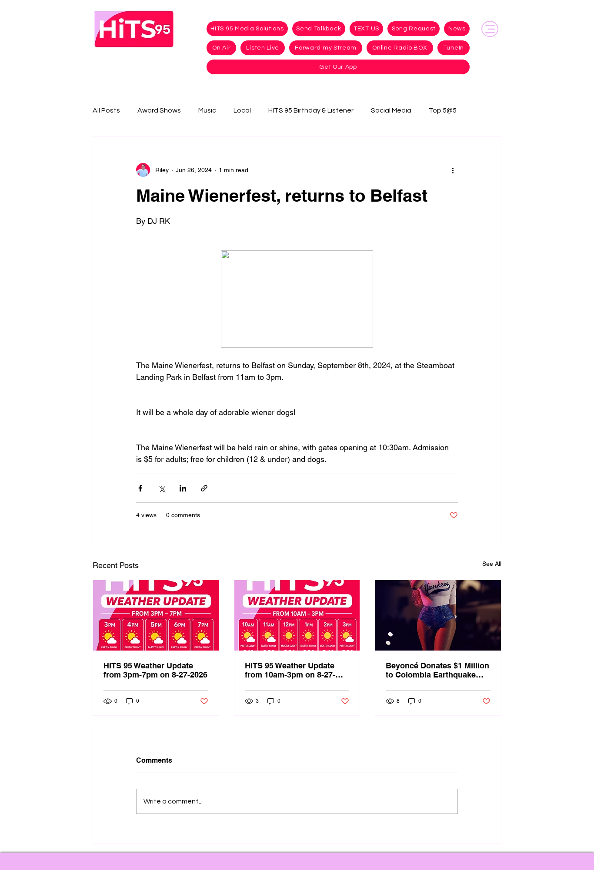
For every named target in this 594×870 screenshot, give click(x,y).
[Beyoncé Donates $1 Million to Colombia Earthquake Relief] (438, 615)
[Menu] (489, 29)
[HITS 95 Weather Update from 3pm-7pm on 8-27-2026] (156, 615)
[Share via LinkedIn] (183, 488)
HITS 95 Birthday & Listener (311, 110)
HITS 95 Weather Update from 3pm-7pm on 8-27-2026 (155, 670)
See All (491, 563)
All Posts (106, 110)
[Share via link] (204, 488)
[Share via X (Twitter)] (161, 488)
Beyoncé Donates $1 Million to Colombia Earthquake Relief (437, 670)
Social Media (391, 110)
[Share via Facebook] (140, 488)
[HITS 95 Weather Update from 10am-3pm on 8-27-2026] (297, 615)
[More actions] (452, 170)
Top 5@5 (443, 110)
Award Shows (159, 110)
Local (242, 110)
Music (207, 110)
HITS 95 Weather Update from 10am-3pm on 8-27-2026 (290, 670)
